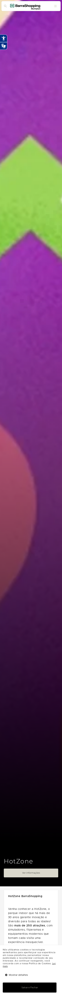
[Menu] (55, 6)
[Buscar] (5, 6)
